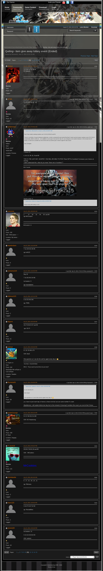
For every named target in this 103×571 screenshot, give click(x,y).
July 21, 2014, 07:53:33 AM (30, 99)
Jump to (68, 557)
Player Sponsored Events (35, 47)
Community (17, 8)
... (20, 60)
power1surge (13, 413)
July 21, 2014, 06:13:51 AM (30, 66)
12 (32, 60)
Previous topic (85, 56)
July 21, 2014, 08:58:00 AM (30, 211)
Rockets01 (12, 382)
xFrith (10, 99)
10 (27, 60)
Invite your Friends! (54, 2)
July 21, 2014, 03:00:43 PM (30, 347)
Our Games (11, 2)
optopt (10, 347)
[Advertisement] (51, 40)
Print (96, 60)
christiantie (12, 477)
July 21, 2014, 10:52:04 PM (30, 528)
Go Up (6, 552)
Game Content (30, 8)
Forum (13, 47)
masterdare (12, 245)
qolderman (12, 127)
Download (44, 8)
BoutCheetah (7, 47)
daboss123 (12, 296)
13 (34, 60)
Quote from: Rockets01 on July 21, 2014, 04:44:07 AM (39, 130)
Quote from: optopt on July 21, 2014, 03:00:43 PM (38, 386)
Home (7, 8)
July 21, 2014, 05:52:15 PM (30, 412)
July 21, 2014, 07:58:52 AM (30, 126)
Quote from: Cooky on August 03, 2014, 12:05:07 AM (38, 201)
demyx (10, 66)
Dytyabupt (94, 27)
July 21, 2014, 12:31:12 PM (30, 296)
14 (36, 60)
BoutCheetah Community (22, 47)
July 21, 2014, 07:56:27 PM (30, 445)
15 (38, 60)
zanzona (11, 211)
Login (55, 8)
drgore (10, 321)
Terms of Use (51, 567)
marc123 (11, 503)
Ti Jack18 (11, 446)
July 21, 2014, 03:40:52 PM (30, 382)
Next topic (94, 56)
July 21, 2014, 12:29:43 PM (30, 271)
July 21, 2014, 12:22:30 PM (30, 245)
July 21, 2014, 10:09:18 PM (30, 502)
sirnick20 (11, 528)
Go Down (7, 60)
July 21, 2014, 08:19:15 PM (30, 477)
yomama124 (12, 271)
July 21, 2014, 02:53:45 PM (30, 321)
